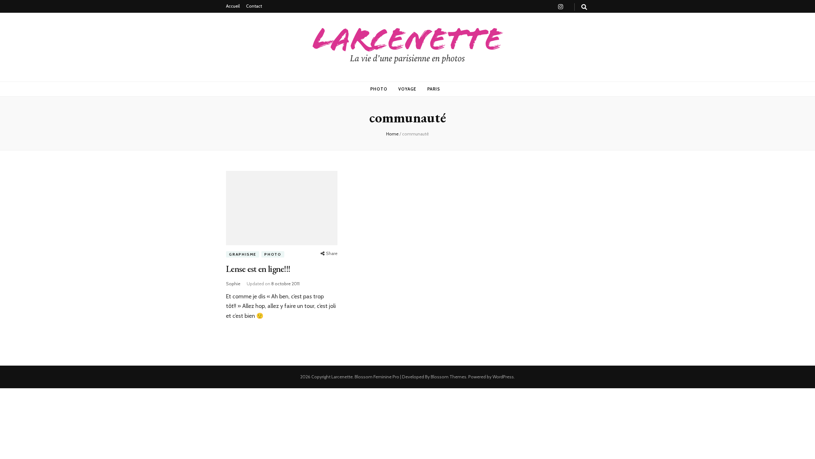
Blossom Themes (448, 377)
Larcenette (342, 377)
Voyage (407, 88)
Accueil (233, 6)
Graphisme (242, 254)
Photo (378, 88)
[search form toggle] (584, 7)
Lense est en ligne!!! (258, 268)
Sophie (233, 284)
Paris (433, 88)
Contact (254, 6)
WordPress (503, 377)
